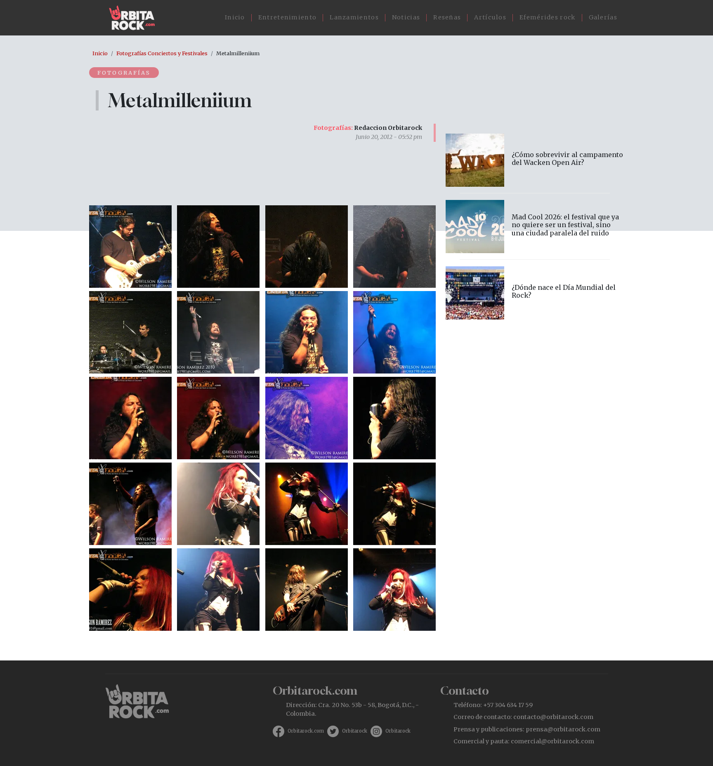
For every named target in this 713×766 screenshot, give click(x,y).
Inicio (235, 17)
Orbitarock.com (306, 731)
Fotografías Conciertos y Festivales (162, 53)
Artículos (490, 17)
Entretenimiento (287, 17)
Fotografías (124, 72)
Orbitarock (354, 731)
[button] (130, 246)
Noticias (406, 17)
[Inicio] (135, 17)
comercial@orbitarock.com (552, 741)
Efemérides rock (547, 17)
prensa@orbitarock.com (563, 729)
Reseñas (447, 17)
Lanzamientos (354, 17)
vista (535, 160)
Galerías (603, 17)
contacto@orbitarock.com (553, 717)
